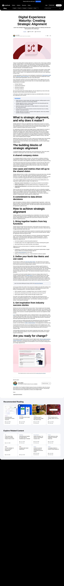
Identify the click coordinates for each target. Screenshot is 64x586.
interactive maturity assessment (22, 76)
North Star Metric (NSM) (30, 261)
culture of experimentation (30, 322)
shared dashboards (22, 252)
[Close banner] (62, 1)
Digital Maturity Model (46, 75)
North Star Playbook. (38, 283)
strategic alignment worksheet (41, 373)
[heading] (29, 1)
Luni (14, 314)
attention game (29, 275)
